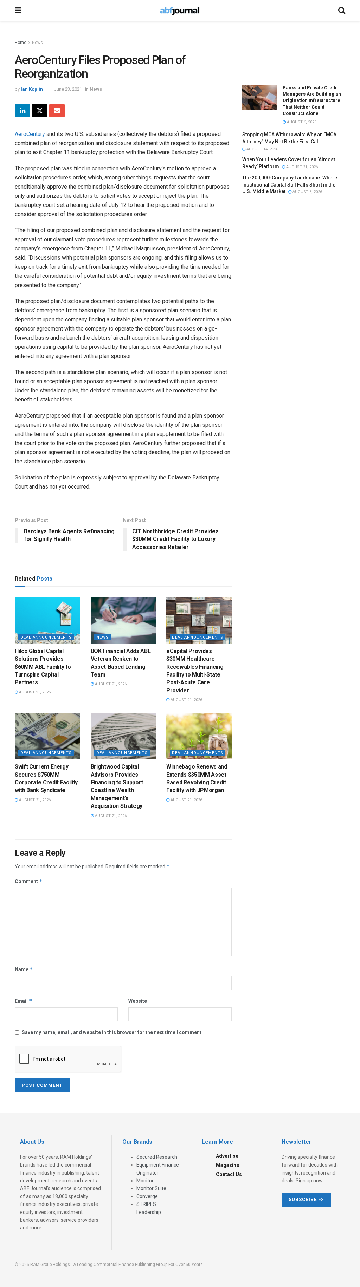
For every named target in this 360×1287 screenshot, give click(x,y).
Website (137, 1001)
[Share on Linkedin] (22, 110)
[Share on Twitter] (39, 110)
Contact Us (229, 1174)
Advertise (227, 1156)
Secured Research (156, 1157)
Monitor (145, 1180)
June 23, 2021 (68, 89)
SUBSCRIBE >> (306, 1199)
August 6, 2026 (301, 122)
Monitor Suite (151, 1188)
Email (23, 1001)
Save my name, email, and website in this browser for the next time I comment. (112, 1032)
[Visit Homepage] (180, 11)
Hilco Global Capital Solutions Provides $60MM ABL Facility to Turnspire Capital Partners (43, 667)
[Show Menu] (18, 10)
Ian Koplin (32, 89)
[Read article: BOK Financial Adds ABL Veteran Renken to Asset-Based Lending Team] (123, 620)
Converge (147, 1196)
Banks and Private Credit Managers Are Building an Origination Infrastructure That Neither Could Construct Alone (312, 100)
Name (24, 969)
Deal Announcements (46, 637)
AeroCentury (30, 134)
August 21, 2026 (34, 692)
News (37, 42)
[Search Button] (341, 10)
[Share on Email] (57, 110)
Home (20, 42)
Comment (29, 881)
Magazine (227, 1165)
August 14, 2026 (261, 149)
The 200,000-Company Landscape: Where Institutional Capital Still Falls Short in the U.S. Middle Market (289, 184)
